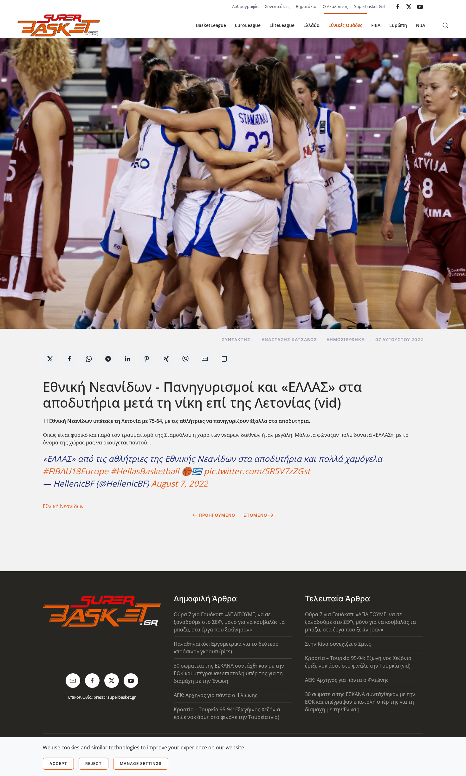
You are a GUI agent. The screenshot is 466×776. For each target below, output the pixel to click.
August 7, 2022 (179, 483)
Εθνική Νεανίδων (63, 506)
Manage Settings (141, 763)
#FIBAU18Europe (75, 471)
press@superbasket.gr (115, 697)
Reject (93, 763)
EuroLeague (248, 25)
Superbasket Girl (369, 6)
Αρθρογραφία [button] (245, 6)
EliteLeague (281, 25)
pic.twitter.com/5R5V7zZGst (257, 471)
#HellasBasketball (145, 471)
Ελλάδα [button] (311, 25)
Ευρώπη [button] (398, 25)
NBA (420, 25)
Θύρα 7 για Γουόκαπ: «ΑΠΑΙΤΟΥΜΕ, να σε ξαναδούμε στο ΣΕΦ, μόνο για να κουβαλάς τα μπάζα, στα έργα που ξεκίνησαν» (229, 622)
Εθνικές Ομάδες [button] (345, 25)
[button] (445, 25)
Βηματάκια (306, 6)
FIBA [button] (375, 25)
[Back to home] (58, 25)
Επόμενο (255, 515)
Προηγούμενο (217, 515)
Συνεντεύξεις (277, 6)
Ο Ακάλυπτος (335, 6)
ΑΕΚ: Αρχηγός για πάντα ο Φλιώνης (215, 695)
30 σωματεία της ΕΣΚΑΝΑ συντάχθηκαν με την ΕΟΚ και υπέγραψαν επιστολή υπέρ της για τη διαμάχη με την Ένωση (229, 673)
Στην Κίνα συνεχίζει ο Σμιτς (338, 643)
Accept (58, 763)
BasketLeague (211, 25)
